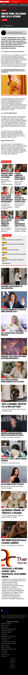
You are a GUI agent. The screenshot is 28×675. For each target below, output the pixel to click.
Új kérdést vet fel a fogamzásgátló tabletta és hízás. (21, 229)
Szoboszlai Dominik (13, 4)
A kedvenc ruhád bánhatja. (10, 463)
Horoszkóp (3, 4)
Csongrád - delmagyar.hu (7, 630)
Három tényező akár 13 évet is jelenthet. (6, 229)
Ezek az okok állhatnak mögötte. (19, 183)
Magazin (12, 662)
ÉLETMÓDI (8, 7)
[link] (4, 171)
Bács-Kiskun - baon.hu (6, 623)
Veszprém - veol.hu (5, 654)
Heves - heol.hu (4, 639)
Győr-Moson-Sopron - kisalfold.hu (8, 636)
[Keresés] (22, 2)
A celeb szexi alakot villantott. (11, 437)
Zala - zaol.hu (4, 656)
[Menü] (25, 1)
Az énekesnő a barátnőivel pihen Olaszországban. (12, 487)
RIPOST (2, 7)
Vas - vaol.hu (4, 652)
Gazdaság (13, 660)
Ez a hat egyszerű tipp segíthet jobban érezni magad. (12, 516)
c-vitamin (4, 20)
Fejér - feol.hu (4, 634)
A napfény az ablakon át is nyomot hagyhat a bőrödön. (7, 206)
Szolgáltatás (12, 666)
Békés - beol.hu (4, 627)
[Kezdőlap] (4, 1)
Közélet (13, 658)
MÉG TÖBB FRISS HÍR (6, 263)
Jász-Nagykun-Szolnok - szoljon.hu (8, 641)
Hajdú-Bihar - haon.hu (6, 638)
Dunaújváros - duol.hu (6, 632)
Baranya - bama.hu (5, 625)
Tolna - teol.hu (4, 650)
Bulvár (13, 664)
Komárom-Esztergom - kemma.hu (8, 643)
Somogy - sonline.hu (5, 647)
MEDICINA (14, 7)
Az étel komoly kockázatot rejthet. (19, 205)
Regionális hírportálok (13, 621)
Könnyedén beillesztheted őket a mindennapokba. (7, 182)
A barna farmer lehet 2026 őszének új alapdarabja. (14, 410)
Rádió (12, 668)
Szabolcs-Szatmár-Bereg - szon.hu (8, 649)
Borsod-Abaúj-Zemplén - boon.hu (8, 629)
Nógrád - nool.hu (5, 645)
